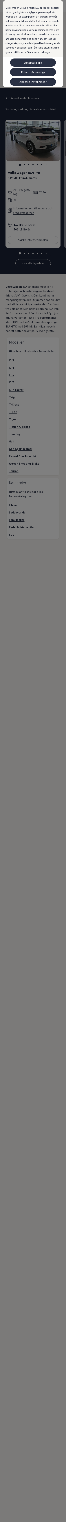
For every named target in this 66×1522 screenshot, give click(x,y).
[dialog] (33, 761)
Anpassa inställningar (33, 82)
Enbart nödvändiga (33, 72)
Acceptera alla (33, 62)
